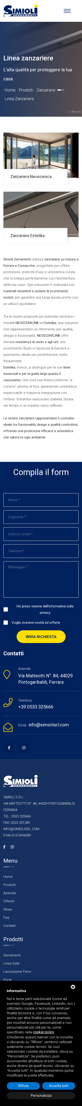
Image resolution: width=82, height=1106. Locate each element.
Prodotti (26, 90)
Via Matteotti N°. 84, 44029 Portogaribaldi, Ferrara (45, 679)
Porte (7, 980)
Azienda (9, 893)
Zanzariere (45, 90)
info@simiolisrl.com (48, 724)
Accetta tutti (58, 1086)
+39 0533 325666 (35, 707)
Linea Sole (11, 963)
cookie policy (43, 1032)
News (7, 909)
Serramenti (11, 955)
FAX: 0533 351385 (16, 823)
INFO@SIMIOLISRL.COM (21, 829)
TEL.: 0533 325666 (17, 816)
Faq (6, 917)
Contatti (9, 926)
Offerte (8, 901)
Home (10, 90)
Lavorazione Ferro (17, 972)
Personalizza (41, 1095)
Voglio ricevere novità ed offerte (36, 623)
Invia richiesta (41, 636)
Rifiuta (23, 1086)
